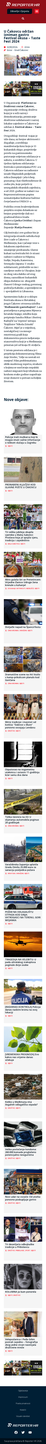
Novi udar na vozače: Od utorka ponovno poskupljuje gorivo (22, 1198)
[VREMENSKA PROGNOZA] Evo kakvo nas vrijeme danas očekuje (22, 1057)
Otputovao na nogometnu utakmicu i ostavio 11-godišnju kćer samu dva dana (22, 772)
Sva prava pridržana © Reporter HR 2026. (23, 1441)
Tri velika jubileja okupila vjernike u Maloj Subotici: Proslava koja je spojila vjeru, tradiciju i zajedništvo (21, 536)
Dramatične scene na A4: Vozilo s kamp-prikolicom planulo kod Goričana (22, 677)
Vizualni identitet (23, 1416)
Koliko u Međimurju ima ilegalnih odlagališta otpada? (21, 1103)
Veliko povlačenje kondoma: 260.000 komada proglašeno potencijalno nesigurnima (20, 1152)
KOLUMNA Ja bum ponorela (20, 1291)
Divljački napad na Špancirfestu (23, 627)
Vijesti (10, 446)
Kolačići (23, 1410)
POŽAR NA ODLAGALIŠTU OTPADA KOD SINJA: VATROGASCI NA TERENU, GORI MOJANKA (23, 916)
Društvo (11, 731)
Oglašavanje (23, 1390)
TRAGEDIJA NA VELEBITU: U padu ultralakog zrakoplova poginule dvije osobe (20, 962)
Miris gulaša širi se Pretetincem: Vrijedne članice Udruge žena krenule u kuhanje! (23, 582)
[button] (37, 11)
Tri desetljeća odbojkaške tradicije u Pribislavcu (19, 1246)
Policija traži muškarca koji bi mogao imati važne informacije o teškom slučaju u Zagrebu (22, 439)
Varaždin (23, 630)
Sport (27, 1250)
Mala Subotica (14, 544)
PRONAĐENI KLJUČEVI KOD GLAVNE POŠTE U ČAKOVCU (20, 486)
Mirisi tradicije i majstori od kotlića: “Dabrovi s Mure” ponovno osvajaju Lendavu (20, 724)
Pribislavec (20, 1250)
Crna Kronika (13, 630)
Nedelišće (30, 588)
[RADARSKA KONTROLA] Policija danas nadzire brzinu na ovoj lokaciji (23, 1009)
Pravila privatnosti (23, 1403)
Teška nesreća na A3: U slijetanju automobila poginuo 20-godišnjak (22, 819)
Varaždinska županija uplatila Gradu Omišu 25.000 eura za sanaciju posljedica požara (21, 867)
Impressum (23, 1397)
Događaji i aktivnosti (16, 588)
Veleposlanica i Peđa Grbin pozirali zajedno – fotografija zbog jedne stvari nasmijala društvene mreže (21, 1343)
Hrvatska (11, 873)
